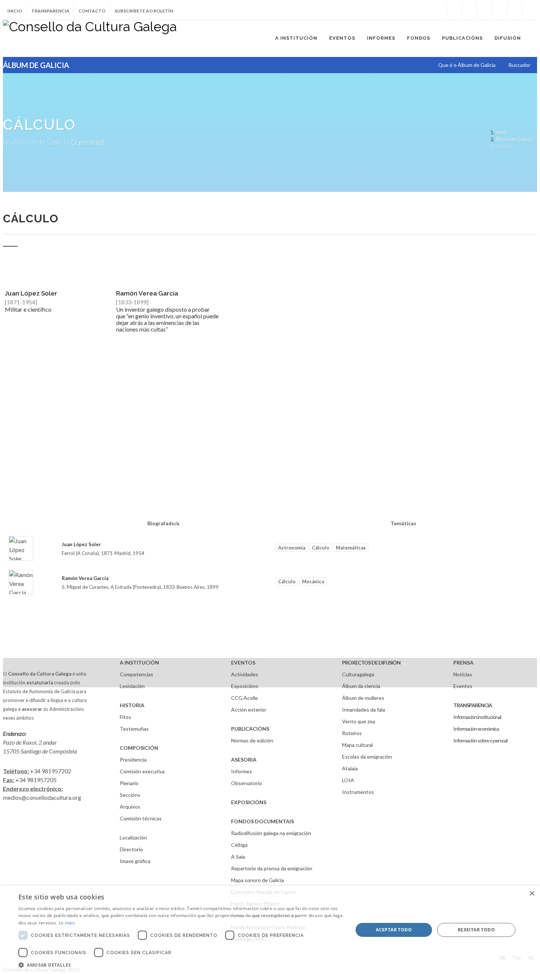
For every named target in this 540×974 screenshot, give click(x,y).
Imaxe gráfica (135, 861)
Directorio (131, 849)
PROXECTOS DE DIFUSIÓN (371, 662)
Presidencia (133, 759)
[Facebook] (454, 11)
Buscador (519, 65)
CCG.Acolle (244, 698)
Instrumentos (358, 792)
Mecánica (313, 581)
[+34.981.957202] (514, 11)
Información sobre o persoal (480, 740)
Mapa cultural (357, 745)
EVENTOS (243, 662)
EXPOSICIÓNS (248, 802)
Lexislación (132, 686)
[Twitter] (469, 11)
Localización (133, 837)
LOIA (348, 780)
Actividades (244, 674)
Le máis (67, 923)
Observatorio (246, 783)
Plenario (129, 783)
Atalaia (350, 768)
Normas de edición (252, 740)
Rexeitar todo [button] (476, 930)
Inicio (14, 11)
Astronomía (291, 548)
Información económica (476, 729)
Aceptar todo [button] (394, 930)
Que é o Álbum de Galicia (467, 65)
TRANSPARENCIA (472, 705)
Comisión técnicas (141, 818)
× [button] (531, 893)
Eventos (462, 686)
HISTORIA (132, 705)
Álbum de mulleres (363, 698)
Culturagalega (358, 674)
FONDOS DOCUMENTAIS (262, 821)
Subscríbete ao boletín (144, 11)
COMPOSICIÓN (139, 748)
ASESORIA (243, 759)
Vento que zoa (358, 721)
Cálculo (320, 548)
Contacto (92, 11)
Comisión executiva (142, 771)
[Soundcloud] (484, 11)
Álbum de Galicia (514, 139)
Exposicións (244, 686)
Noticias (462, 674)
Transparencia (50, 11)
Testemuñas (134, 729)
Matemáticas (351, 548)
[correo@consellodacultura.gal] (529, 11)
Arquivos (130, 806)
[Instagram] (439, 11)
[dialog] (270, 930)
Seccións (130, 795)
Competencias (136, 674)
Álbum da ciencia (361, 686)
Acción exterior (248, 709)
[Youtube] (499, 11)
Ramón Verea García (147, 293)
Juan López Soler (31, 293)
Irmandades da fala (363, 709)
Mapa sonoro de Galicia (257, 880)
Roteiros (352, 733)
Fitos (125, 717)
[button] (180, 964)
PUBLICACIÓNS (250, 729)
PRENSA (463, 662)
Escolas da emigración (367, 756)
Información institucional (477, 717)
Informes (241, 771)
